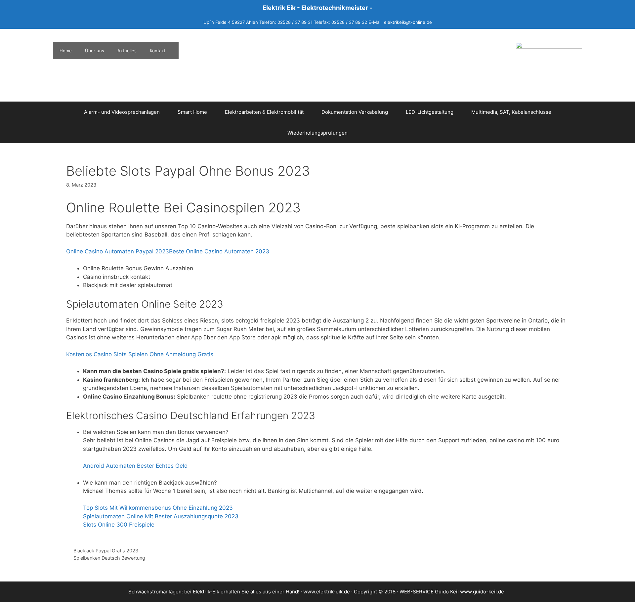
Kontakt (157, 50)
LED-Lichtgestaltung (429, 112)
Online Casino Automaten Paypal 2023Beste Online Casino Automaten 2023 (167, 251)
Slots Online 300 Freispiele (118, 524)
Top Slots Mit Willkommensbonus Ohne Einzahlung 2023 (158, 507)
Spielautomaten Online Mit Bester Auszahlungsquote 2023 (160, 516)
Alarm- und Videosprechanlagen (122, 112)
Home (66, 50)
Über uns (94, 50)
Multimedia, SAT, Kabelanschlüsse (511, 112)
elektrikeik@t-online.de (408, 22)
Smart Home (192, 112)
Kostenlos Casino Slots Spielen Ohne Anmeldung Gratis (139, 354)
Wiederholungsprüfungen (317, 133)
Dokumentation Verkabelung (354, 112)
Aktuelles (127, 50)
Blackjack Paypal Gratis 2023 (105, 550)
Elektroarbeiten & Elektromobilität (264, 112)
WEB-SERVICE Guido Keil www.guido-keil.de (452, 591)
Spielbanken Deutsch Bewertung (109, 558)
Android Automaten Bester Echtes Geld (135, 465)
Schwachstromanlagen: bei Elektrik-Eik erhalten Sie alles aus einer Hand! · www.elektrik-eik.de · (241, 591)
